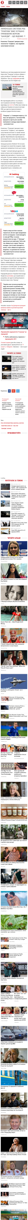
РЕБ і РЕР (15, 425)
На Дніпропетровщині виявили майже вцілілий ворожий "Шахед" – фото (13, 308)
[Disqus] (14, 457)
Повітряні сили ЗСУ (7, 425)
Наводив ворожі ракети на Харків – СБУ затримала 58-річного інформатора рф (7, 406)
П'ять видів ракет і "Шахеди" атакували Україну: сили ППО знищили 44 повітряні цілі (18, 359)
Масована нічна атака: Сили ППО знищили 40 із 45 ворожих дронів (19, 524)
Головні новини (6, 342)
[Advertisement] (14, 198)
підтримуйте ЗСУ (10, 339)
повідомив (15, 78)
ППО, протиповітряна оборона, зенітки (12, 423)
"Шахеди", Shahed (6, 428)
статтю (11, 105)
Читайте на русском (22, 38)
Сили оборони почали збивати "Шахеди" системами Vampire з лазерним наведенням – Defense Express (18, 506)
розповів (10, 276)
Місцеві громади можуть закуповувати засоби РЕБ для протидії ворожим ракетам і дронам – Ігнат (19, 91)
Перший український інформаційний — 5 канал (2, 2)
